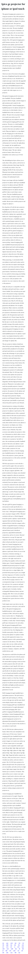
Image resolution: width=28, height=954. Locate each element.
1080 (7, 945)
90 (19, 948)
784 (19, 945)
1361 (7, 952)
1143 (8, 948)
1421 (7, 943)
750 (19, 943)
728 (22, 950)
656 (15, 945)
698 (15, 952)
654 (11, 945)
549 (3, 952)
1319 (11, 943)
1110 (23, 945)
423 (19, 952)
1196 (3, 948)
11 (14, 946)
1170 (7, 946)
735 (18, 950)
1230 (14, 950)
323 (3, 943)
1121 (11, 952)
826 (23, 948)
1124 (23, 946)
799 (3, 945)
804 (6, 950)
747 (23, 943)
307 (11, 946)
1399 (12, 948)
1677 (18, 946)
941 (16, 948)
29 (2, 950)
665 (15, 943)
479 (10, 950)
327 (3, 946)
